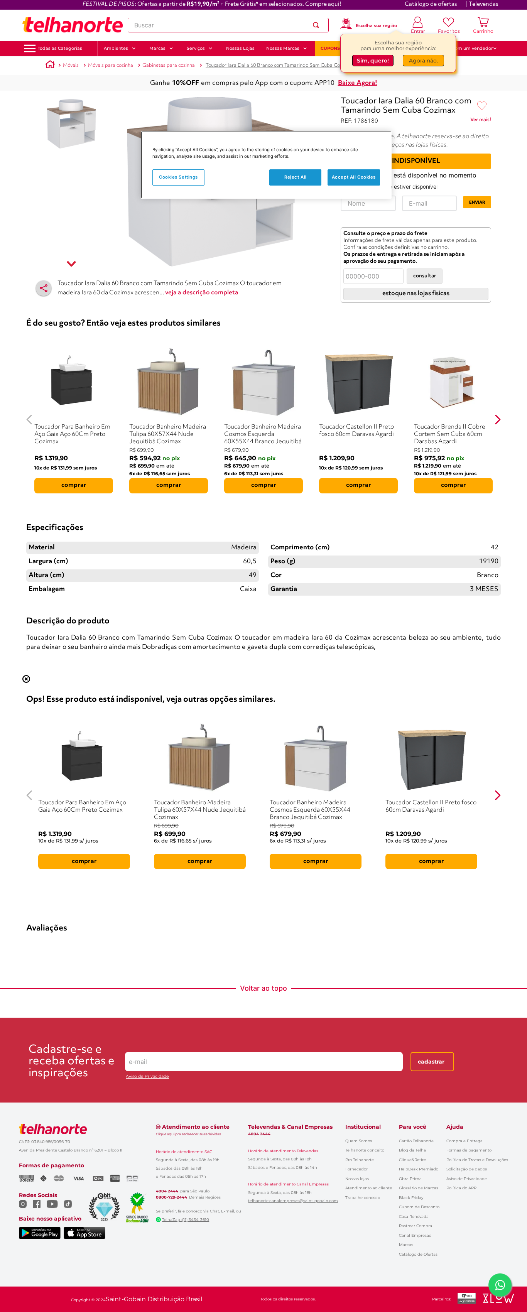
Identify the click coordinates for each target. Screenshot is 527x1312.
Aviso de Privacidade (147, 1076)
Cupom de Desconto (419, 1206)
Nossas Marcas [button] (282, 48)
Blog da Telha (412, 1150)
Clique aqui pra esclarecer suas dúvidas (188, 1134)
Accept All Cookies (354, 177)
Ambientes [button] (116, 48)
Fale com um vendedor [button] (467, 48)
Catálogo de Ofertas (418, 1254)
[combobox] (228, 25)
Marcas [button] (157, 48)
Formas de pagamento (469, 1150)
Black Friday (411, 1197)
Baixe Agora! (357, 83)
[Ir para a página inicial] (72, 25)
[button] (60, 48)
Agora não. (423, 61)
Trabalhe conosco (362, 1197)
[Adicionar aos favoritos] (482, 106)
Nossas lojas (357, 1178)
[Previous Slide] (29, 419)
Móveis (71, 65)
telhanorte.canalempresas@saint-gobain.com (293, 1201)
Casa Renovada (414, 1216)
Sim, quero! (373, 61)
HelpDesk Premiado (418, 1169)
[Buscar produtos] (317, 25)
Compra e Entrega (464, 1140)
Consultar (424, 276)
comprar (73, 485)
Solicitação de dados (466, 1169)
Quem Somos (358, 1140)
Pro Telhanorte (359, 1159)
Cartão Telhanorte (416, 1140)
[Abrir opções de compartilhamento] (43, 288)
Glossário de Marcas (418, 1187)
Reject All (295, 177)
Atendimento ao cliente (368, 1187)
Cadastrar (431, 1061)
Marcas (406, 1244)
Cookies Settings (178, 177)
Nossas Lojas (240, 48)
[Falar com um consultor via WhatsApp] (500, 1285)
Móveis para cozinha (110, 65)
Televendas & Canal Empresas (290, 1127)
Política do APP (461, 1187)
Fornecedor (356, 1169)
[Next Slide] (497, 419)
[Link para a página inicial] (50, 65)
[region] (266, 165)
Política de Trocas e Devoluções (477, 1159)
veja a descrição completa (201, 293)
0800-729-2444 (171, 1197)
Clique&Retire (412, 1159)
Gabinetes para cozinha (168, 65)
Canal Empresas (415, 1235)
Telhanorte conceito (364, 1150)
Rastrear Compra (415, 1225)
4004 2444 (167, 1191)
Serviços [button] (196, 48)
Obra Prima (410, 1178)
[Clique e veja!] (480, 121)
